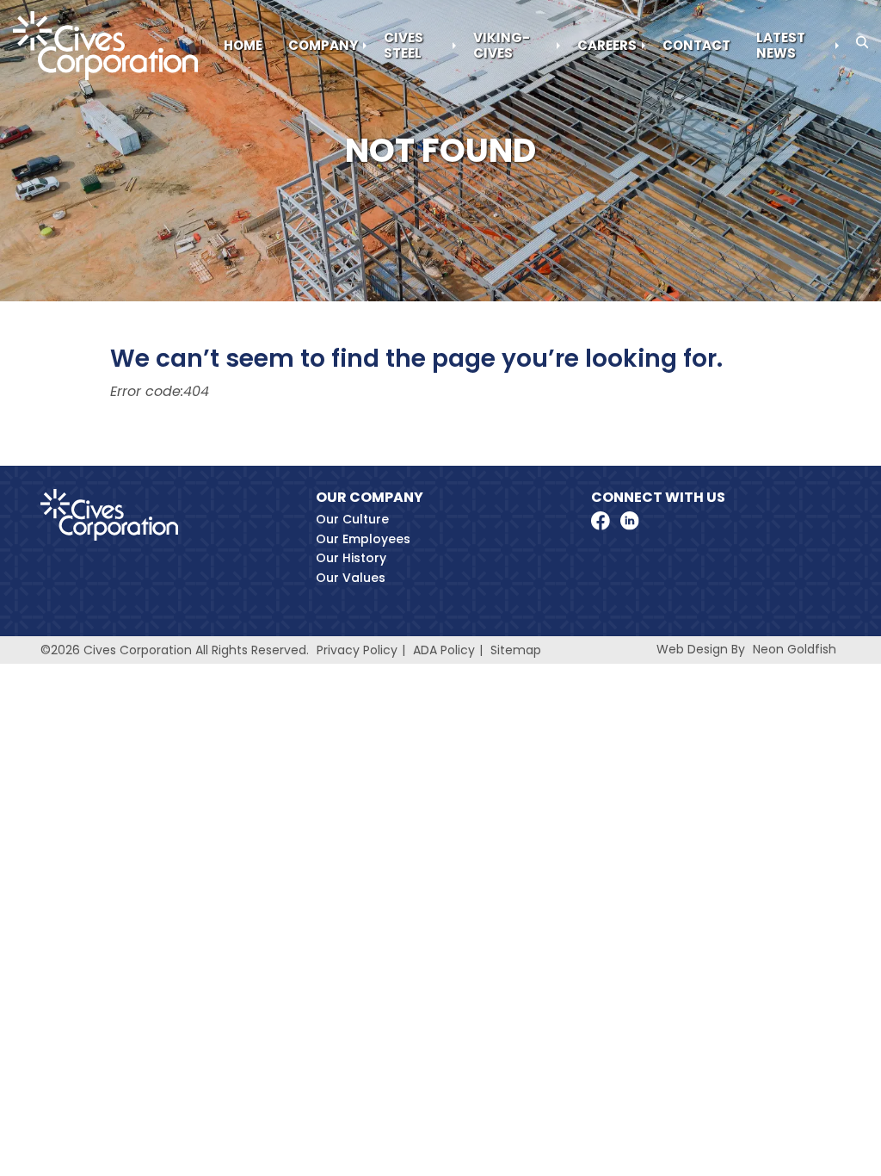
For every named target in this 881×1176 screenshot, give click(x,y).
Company (323, 45)
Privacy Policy (357, 650)
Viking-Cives (501, 45)
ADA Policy (444, 650)
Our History (351, 557)
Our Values (350, 577)
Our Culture (352, 519)
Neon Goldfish (794, 649)
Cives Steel (403, 45)
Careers (607, 45)
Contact (696, 45)
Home (243, 45)
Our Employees (363, 539)
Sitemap (515, 650)
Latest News (780, 45)
